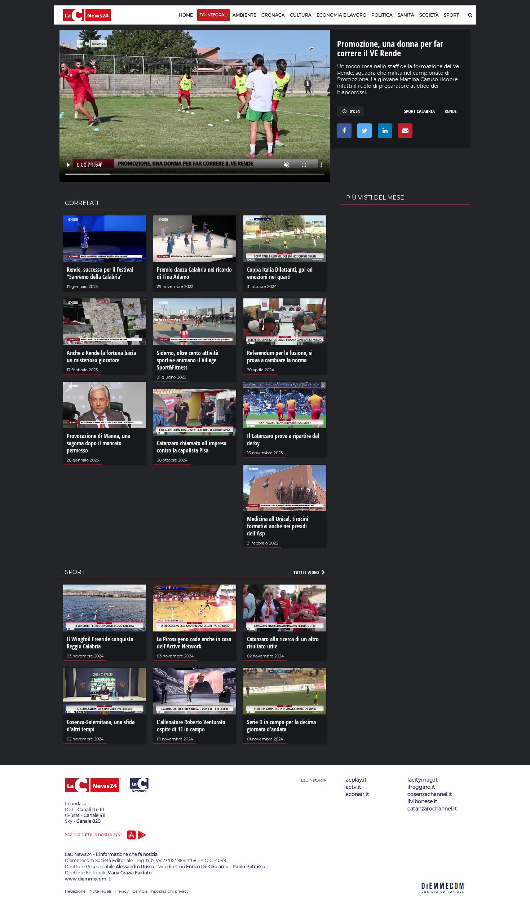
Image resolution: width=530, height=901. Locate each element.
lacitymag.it (422, 780)
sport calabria (419, 111)
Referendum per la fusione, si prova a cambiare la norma (280, 356)
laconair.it (356, 794)
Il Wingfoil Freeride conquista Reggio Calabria (100, 642)
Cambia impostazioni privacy (160, 891)
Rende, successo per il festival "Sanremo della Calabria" (100, 273)
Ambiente (244, 15)
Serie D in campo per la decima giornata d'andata (281, 725)
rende (451, 111)
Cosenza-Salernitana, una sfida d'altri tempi (100, 725)
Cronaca (273, 15)
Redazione (75, 891)
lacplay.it (355, 780)
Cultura (301, 15)
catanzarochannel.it (432, 808)
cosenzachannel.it (429, 794)
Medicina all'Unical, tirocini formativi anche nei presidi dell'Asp (277, 526)
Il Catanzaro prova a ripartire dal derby (283, 439)
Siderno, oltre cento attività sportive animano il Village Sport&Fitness (187, 360)
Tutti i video (306, 572)
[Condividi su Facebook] (343, 132)
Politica (382, 15)
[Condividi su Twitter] (363, 132)
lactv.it (352, 787)
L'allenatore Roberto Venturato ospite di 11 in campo (191, 725)
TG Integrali (214, 14)
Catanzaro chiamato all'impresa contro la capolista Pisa (191, 446)
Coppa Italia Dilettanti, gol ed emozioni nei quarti (280, 273)
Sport (451, 15)
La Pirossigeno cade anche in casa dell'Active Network (194, 642)
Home (186, 15)
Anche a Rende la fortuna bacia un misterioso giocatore (101, 356)
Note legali (100, 891)
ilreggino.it (421, 787)
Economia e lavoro (341, 15)
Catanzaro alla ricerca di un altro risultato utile (283, 642)
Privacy (122, 891)
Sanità (406, 15)
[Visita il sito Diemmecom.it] (443, 897)
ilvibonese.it (422, 801)
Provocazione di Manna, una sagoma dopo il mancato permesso (98, 443)
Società (429, 15)
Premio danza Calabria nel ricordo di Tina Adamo (194, 273)
